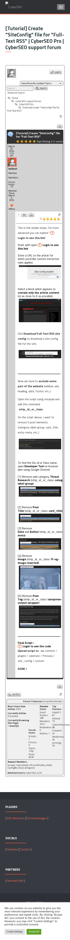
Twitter (25, 849)
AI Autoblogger (37, 818)
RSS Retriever (15, 818)
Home (14, 98)
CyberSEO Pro (26, 104)
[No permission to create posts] (60, 126)
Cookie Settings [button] (15, 932)
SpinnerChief (15, 880)
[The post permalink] (24, 215)
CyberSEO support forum (28, 101)
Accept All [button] (34, 932)
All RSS (16, 694)
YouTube (12, 849)
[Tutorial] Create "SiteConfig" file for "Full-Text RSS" (33, 109)
